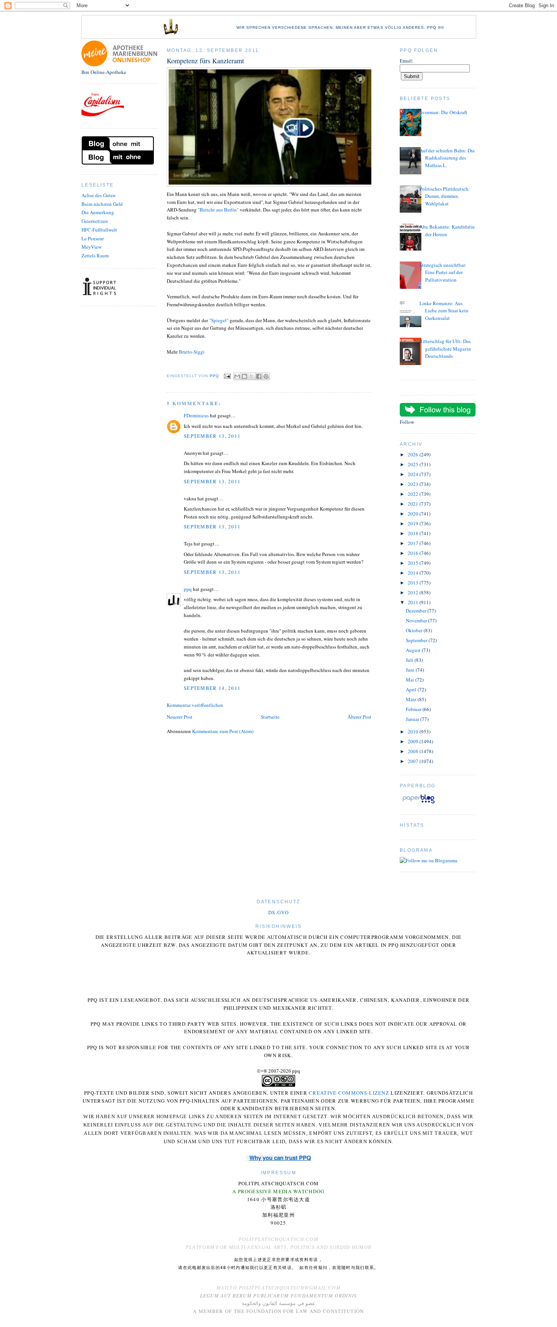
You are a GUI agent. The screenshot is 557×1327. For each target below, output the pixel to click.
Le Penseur (92, 238)
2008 (413, 751)
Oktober (415, 630)
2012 (413, 592)
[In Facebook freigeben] (259, 376)
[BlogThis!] (244, 376)
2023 (413, 484)
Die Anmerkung (97, 212)
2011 (413, 602)
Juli (410, 659)
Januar (413, 719)
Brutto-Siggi (192, 351)
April (412, 689)
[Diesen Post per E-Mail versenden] (237, 376)
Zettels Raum (95, 255)
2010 (413, 731)
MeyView (91, 246)
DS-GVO (278, 912)
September (417, 640)
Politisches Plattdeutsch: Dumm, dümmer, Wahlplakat (444, 196)
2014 (413, 572)
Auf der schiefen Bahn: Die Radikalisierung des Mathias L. (447, 158)
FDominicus (196, 415)
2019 (413, 523)
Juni (411, 669)
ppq (188, 589)
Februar (414, 709)
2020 (413, 513)
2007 (413, 761)
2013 (413, 582)
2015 (413, 562)
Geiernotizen (94, 221)
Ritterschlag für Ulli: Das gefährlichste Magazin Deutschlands (445, 348)
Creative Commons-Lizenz (349, 1092)
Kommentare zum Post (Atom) (222, 731)
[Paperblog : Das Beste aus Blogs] (418, 803)
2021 (413, 503)
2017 (413, 543)
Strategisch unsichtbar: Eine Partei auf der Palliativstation (442, 272)
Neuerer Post (179, 716)
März (412, 699)
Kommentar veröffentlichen (195, 705)
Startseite (270, 716)
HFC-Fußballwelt (99, 229)
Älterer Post (359, 716)
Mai (410, 679)
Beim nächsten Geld (102, 204)
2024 (413, 474)
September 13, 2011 (212, 435)
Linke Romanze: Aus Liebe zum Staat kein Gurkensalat (443, 310)
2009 (413, 741)
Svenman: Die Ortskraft (443, 112)
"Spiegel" (218, 320)
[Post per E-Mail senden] (227, 376)
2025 (413, 464)
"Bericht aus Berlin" (218, 209)
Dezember (416, 610)
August (414, 650)
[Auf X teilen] (251, 376)
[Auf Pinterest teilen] (266, 376)
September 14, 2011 (212, 688)
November (417, 620)
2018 (413, 533)
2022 (413, 493)
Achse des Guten (98, 195)
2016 (413, 553)
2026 (413, 454)
